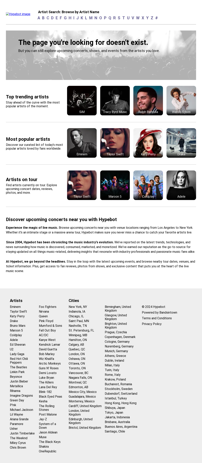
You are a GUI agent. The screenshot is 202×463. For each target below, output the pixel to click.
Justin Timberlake (22, 433)
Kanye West (47, 340)
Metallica (16, 386)
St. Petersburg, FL (81, 330)
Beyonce (16, 377)
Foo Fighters (47, 307)
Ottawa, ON (77, 363)
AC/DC (43, 335)
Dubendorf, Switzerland (121, 393)
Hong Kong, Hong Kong (121, 403)
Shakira (44, 446)
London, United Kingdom (79, 412)
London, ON (77, 354)
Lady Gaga (17, 354)
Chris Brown (18, 447)
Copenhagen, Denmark (120, 337)
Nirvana (44, 311)
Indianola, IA (77, 311)
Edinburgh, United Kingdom (81, 421)
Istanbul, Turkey (116, 398)
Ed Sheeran (17, 344)
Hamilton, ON (78, 340)
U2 (12, 349)
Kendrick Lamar (49, 344)
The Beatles (18, 367)
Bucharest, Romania (118, 384)
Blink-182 (45, 392)
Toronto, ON (77, 368)
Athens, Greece (115, 356)
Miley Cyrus (18, 443)
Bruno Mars (17, 326)
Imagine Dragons (21, 395)
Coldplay (16, 335)
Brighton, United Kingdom (116, 325)
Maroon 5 (16, 330)
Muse (43, 437)
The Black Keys (50, 442)
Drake (14, 321)
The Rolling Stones (46, 408)
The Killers (46, 382)
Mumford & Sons (50, 326)
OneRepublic (47, 451)
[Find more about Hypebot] (19, 15)
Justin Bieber (19, 381)
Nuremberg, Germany (119, 346)
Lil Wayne (16, 414)
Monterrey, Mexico (82, 401)
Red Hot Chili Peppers (19, 360)
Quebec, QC (77, 349)
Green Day (17, 400)
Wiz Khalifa (46, 359)
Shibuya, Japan (115, 408)
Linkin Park (17, 372)
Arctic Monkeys (50, 363)
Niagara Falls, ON (80, 378)
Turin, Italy (112, 370)
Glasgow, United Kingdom (116, 317)
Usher (14, 429)
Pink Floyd (46, 321)
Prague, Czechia (116, 332)
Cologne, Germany (117, 342)
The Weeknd (18, 438)
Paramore (16, 424)
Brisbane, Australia (117, 422)
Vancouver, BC (78, 373)
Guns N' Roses (49, 368)
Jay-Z (43, 419)
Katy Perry (17, 316)
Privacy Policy (152, 324)
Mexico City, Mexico (83, 392)
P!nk (13, 405)
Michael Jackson (21, 410)
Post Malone (48, 414)
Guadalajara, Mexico (82, 396)
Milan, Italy (112, 365)
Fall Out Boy (47, 330)
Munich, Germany (116, 351)
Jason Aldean (48, 432)
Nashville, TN (78, 326)
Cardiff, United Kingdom (85, 406)
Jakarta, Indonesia (117, 417)
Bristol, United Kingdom (85, 428)
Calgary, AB (76, 344)
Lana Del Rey (48, 387)
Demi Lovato (48, 373)
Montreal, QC (78, 382)
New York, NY (78, 307)
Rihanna (15, 391)
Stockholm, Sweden (119, 389)
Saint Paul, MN (79, 321)
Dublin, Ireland (114, 360)
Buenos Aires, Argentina (121, 427)
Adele (14, 340)
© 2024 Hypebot (153, 307)
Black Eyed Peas (50, 396)
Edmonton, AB (78, 387)
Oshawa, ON (77, 359)
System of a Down (47, 426)
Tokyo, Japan (114, 412)
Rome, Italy (113, 375)
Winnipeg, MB (78, 335)
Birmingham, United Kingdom (118, 308)
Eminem (15, 307)
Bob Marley (47, 354)
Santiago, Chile (115, 431)
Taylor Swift (18, 311)
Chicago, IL (76, 316)
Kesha (43, 401)
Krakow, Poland (115, 379)
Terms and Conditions (157, 318)
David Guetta (48, 349)
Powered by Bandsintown (159, 312)
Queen (43, 316)
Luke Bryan (46, 378)
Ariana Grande (19, 419)
